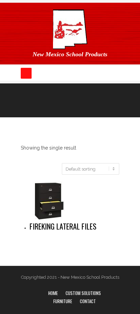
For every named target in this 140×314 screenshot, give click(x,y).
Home (53, 293)
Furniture (62, 301)
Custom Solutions (83, 293)
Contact (88, 301)
